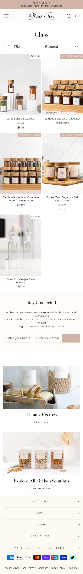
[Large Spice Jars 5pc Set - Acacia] (18, 127)
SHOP (40, 513)
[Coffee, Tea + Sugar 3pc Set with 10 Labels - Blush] (64, 209)
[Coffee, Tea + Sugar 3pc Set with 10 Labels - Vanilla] (59, 209)
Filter (17, 46)
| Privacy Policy (57, 568)
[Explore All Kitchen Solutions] (41, 453)
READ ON (41, 422)
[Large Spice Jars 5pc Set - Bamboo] (23, 127)
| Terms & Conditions (37, 568)
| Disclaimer (72, 568)
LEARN (40, 525)
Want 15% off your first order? (40, 548)
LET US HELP (40, 536)
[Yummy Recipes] (41, 387)
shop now (41, 488)
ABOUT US (40, 501)
